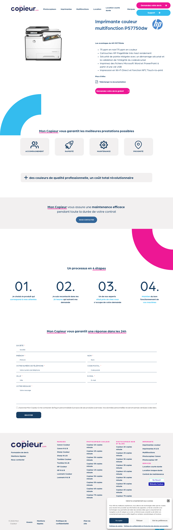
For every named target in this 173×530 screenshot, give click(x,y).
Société (19, 345)
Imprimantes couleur (152, 445)
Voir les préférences (159, 521)
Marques (131, 9)
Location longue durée (152, 470)
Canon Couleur (63, 445)
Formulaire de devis (19, 452)
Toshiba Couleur (64, 459)
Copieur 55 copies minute (94, 483)
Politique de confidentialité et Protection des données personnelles (146, 526)
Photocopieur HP (150, 460)
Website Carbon (156, 484)
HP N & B (61, 470)
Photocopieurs (49, 9)
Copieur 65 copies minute (94, 489)
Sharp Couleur (63, 452)
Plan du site (87, 522)
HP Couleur (62, 466)
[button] (168, 501)
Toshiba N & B (63, 463)
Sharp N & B (62, 455)
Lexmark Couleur (64, 474)
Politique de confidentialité (62, 522)
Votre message (23, 386)
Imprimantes (66, 9)
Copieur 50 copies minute (94, 477)
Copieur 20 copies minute (94, 446)
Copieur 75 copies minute (94, 496)
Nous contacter (17, 460)
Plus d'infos (100, 76)
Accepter (118, 521)
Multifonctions (82, 9)
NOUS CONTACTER (86, 220)
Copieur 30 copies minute (94, 458)
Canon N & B (62, 448)
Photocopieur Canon (152, 456)
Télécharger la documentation (112, 82)
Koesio (29, 522)
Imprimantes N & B (151, 448)
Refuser (139, 521)
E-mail (90, 376)
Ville (18, 376)
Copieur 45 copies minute (94, 471)
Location (97, 9)
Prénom (20, 356)
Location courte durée (113, 8)
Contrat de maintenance (153, 474)
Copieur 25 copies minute (94, 452)
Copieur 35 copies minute (94, 464)
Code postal (93, 366)
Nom (89, 356)
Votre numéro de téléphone (29, 366)
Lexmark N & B (63, 477)
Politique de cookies (116, 526)
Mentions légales (18, 456)
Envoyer (29, 415)
